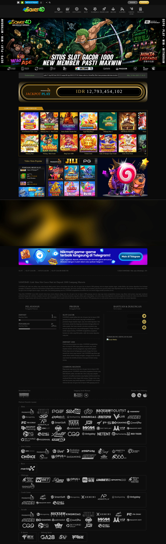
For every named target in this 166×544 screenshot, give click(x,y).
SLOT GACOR (30, 271)
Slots (68, 12)
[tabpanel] (83, 44)
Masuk (132, 2)
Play (46, 94)
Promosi (140, 12)
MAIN (31, 121)
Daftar (144, 2)
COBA (57, 170)
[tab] (56, 161)
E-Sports (122, 12)
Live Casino (76, 12)
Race (86, 12)
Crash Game (104, 12)
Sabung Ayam (131, 13)
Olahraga (95, 12)
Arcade (113, 12)
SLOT (21, 271)
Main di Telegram (32, 2)
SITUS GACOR (43, 271)
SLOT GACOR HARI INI (59, 271)
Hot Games (59, 12)
